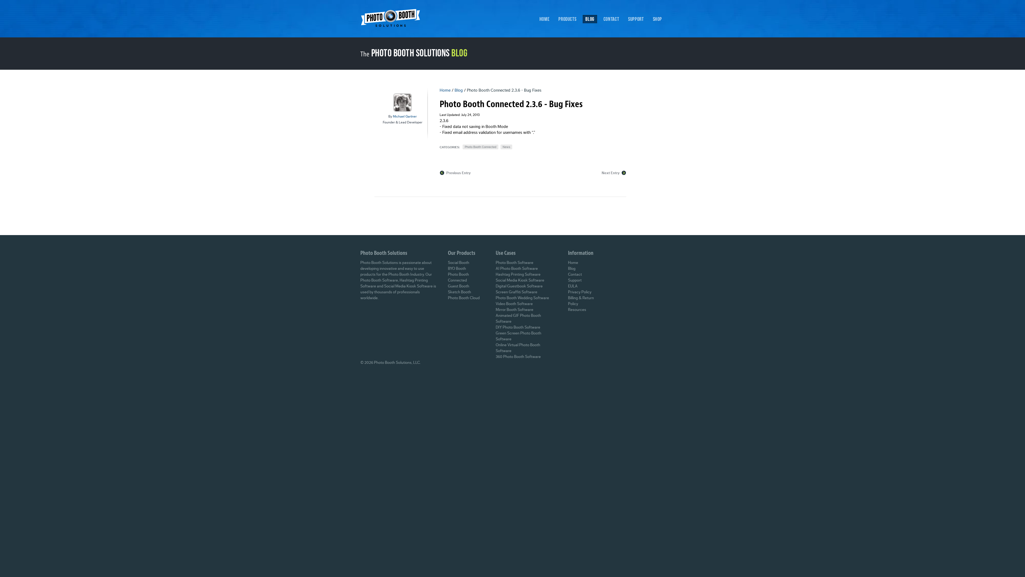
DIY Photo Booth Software (518, 327)
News (506, 147)
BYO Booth (457, 269)
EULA (573, 286)
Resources (577, 310)
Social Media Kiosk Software (520, 280)
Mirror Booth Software (514, 310)
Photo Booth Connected (480, 147)
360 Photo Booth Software (518, 357)
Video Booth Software (514, 304)
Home (544, 19)
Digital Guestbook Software (519, 286)
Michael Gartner (405, 116)
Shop (657, 19)
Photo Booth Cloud (464, 298)
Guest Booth (458, 286)
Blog (589, 19)
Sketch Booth (459, 292)
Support (636, 19)
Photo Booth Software (514, 263)
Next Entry (611, 173)
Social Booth (458, 263)
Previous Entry (458, 173)
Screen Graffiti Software (516, 292)
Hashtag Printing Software (518, 274)
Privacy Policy (580, 292)
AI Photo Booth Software (517, 269)
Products (567, 19)
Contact (611, 19)
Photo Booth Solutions (394, 19)
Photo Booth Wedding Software (522, 298)
